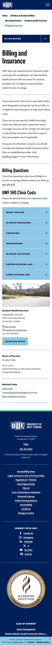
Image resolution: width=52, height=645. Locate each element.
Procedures (12, 233)
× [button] (50, 638)
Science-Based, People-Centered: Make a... (26, 633)
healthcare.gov (9, 156)
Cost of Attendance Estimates (26, 492)
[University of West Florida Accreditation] (26, 589)
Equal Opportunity (26, 484)
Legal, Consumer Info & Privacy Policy (26, 475)
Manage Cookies (26, 513)
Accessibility (26, 504)
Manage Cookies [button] (43, 642)
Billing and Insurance (14, 25)
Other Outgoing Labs (18, 274)
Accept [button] (31, 642)
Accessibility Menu (26, 471)
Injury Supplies (15, 212)
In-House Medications (18, 222)
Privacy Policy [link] (18, 642)
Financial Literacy (26, 496)
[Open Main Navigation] (48, 5)
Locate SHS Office (15, 341)
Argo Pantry (7, 388)
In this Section (12, 39)
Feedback (26, 509)
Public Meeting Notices (26, 500)
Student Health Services (35, 20)
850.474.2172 (8, 184)
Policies (32, 480)
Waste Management (26, 629)
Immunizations (14, 243)
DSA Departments (13, 20)
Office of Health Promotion (14, 396)
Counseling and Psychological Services (19, 392)
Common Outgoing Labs (19, 264)
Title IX (26, 488)
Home (5, 15)
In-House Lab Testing (18, 254)
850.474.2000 (26, 449)
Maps (26, 444)
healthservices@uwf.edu (16, 330)
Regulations (21, 480)
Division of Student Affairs (23, 15)
